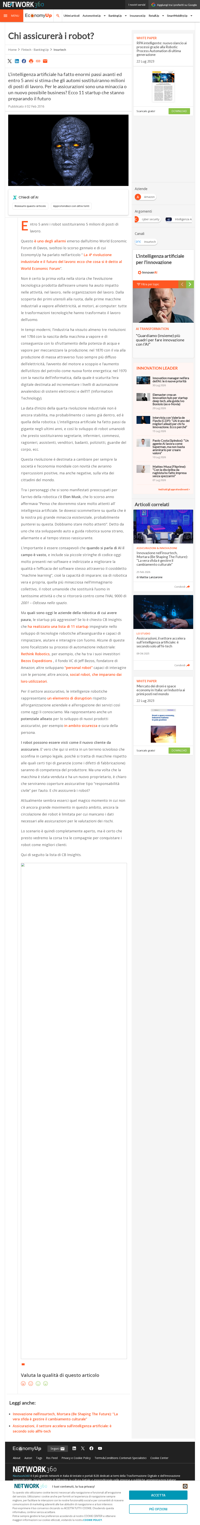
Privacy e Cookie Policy (76, 1458)
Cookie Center (159, 1458)
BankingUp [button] (115, 15)
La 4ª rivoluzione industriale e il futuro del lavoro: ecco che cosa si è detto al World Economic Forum (71, 261)
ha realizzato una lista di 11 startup (58, 626)
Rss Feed (52, 1458)
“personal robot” (79, 667)
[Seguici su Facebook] (91, 1448)
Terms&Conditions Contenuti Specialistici (120, 1458)
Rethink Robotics (35, 654)
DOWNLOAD (179, 111)
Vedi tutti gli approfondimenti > (174, 489)
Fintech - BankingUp (35, 49)
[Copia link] (38, 60)
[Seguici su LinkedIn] (74, 1448)
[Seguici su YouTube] (100, 1448)
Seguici (55, 1448)
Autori (28, 1458)
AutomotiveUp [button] (92, 15)
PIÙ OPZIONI (158, 1509)
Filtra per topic (150, 284)
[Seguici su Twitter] (82, 1448)
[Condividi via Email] (45, 60)
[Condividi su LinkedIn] (17, 60)
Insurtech (60, 49)
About (17, 1458)
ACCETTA (158, 1495)
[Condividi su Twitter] (10, 60)
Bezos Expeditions (36, 660)
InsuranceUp (138, 15)
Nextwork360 (21, 1475)
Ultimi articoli (71, 15)
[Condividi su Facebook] (24, 60)
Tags (39, 1458)
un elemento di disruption (69, 698)
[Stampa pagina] (31, 60)
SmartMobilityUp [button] (177, 15)
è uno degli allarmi (50, 241)
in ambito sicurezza (80, 725)
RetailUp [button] (154, 15)
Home (12, 49)
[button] (11, 15)
